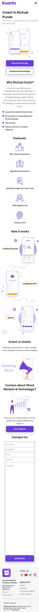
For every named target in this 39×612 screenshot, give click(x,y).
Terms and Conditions (27, 591)
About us (5, 592)
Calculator (23, 588)
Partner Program (25, 594)
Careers (22, 585)
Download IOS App (20, 63)
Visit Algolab (19, 429)
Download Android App (19, 71)
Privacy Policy (7, 595)
